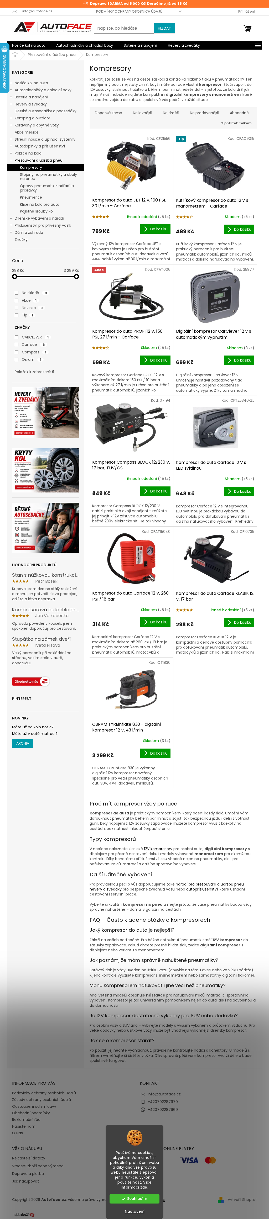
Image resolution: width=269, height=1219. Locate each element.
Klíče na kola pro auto (39, 204)
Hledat (164, 28)
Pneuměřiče (31, 197)
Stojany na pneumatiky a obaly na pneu (48, 177)
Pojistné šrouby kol (37, 211)
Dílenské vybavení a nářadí (39, 218)
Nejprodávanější (204, 112)
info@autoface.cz (164, 1094)
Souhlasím (137, 1198)
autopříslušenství (202, 889)
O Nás (17, 1133)
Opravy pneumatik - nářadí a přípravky (47, 188)
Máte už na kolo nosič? (33, 727)
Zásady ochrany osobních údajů (41, 1099)
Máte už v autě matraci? (35, 734)
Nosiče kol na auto (31, 83)
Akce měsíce (27, 132)
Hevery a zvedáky (31, 104)
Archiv (22, 743)
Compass (34, 352)
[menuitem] (29, 45)
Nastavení (134, 1211)
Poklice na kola (28, 153)
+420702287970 (163, 1101)
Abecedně (239, 112)
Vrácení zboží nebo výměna (38, 1166)
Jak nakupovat (25, 1181)
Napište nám (23, 1126)
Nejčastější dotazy (28, 1158)
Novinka (32, 307)
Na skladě (34, 292)
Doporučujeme (108, 112)
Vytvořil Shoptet (242, 1199)
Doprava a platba (28, 1173)
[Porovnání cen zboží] (23, 1214)
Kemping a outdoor (32, 118)
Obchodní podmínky (31, 1113)
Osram (31, 359)
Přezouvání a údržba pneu (39, 160)
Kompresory (31, 167)
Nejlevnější (142, 112)
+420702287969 (163, 1109)
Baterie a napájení (31, 97)
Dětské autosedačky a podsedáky (45, 111)
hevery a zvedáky (106, 889)
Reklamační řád (26, 1119)
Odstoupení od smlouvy (34, 1106)
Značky (21, 239)
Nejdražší (171, 112)
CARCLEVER (35, 337)
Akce (29, 300)
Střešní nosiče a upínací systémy (45, 139)
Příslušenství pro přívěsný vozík (43, 225)
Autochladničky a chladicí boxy (43, 90)
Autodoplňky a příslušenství (40, 146)
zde (143, 1187)
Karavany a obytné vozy (37, 125)
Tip (27, 315)
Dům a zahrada (29, 232)
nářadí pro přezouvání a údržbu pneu (210, 884)
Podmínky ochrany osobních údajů (129, 11)
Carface (33, 344)
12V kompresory (158, 848)
